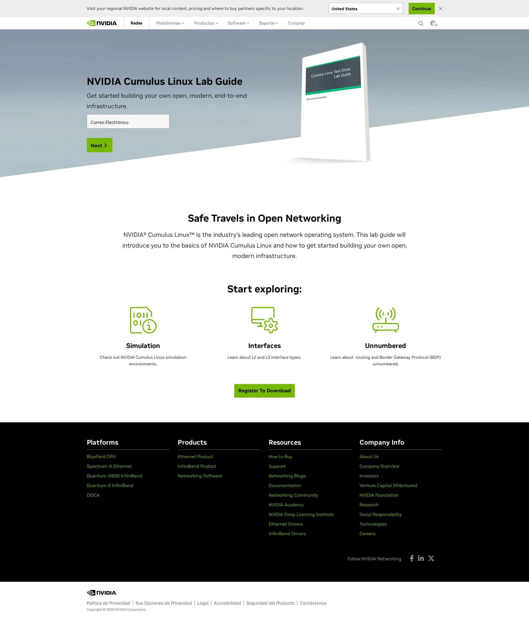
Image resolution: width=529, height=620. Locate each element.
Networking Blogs (287, 475)
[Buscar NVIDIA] (421, 22)
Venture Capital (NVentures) (388, 485)
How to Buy (280, 456)
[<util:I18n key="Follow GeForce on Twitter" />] (431, 558)
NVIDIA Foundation (379, 495)
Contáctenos (313, 603)
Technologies (373, 524)
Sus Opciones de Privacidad (164, 603)
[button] (433, 25)
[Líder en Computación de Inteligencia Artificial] (102, 23)
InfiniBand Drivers (287, 533)
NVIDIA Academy (286, 504)
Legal (203, 603)
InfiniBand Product (197, 466)
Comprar (296, 23)
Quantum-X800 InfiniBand (114, 475)
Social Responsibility (381, 514)
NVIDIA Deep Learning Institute (301, 514)
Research (369, 504)
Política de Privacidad (108, 603)
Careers (368, 533)
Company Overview (379, 466)
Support (277, 466)
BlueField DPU (101, 456)
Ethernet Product (195, 456)
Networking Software (200, 475)
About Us (369, 456)
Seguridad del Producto (270, 603)
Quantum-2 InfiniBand (110, 485)
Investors (369, 475)
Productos (204, 23)
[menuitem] (136, 23)
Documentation (285, 485)
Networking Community (293, 495)
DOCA (93, 495)
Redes (136, 23)
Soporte (267, 23)
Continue (421, 8)
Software (237, 23)
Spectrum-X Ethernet (109, 466)
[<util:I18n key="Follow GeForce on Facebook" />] (412, 558)
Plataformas (169, 23)
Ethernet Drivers (286, 524)
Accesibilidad (227, 603)
